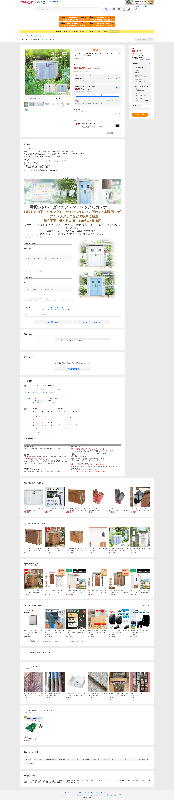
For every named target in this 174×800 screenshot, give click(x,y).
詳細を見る (118, 113)
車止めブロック (143, 759)
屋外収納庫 (28, 759)
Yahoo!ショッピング (71, 792)
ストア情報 (52, 392)
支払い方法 (26, 392)
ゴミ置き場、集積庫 (50, 759)
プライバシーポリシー (58, 795)
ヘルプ (152, 6)
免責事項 (92, 795)
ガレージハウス (29, 763)
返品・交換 (44, 392)
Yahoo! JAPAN (125, 6)
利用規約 (79, 795)
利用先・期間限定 (87, 91)
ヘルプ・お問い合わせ (106, 795)
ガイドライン (86, 795)
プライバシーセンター (70, 795)
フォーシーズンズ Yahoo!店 (28, 36)
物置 (40, 36)
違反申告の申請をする (114, 133)
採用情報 (98, 795)
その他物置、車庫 (64, 759)
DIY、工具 (46, 309)
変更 (149, 63)
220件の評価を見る (37, 403)
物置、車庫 (61, 309)
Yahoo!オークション (94, 792)
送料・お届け (35, 392)
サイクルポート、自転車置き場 (81, 759)
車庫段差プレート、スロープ (100, 759)
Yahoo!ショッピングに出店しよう (140, 6)
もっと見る (146, 605)
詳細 (117, 100)
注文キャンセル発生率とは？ (53, 403)
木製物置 (69, 309)
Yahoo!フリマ (105, 792)
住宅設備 (53, 309)
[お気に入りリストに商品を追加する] (149, 114)
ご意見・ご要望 (117, 795)
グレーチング (115, 759)
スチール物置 (38, 759)
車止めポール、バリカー (129, 759)
